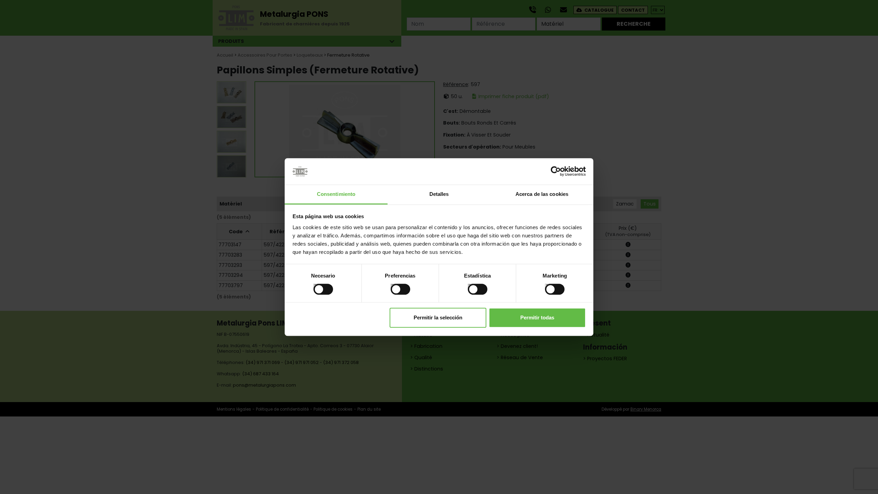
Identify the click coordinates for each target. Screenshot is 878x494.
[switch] (393, 286)
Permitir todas (537, 317)
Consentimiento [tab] (336, 194)
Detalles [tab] (439, 194)
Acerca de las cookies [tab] (541, 194)
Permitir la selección (438, 317)
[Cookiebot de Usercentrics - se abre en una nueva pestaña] (556, 171)
